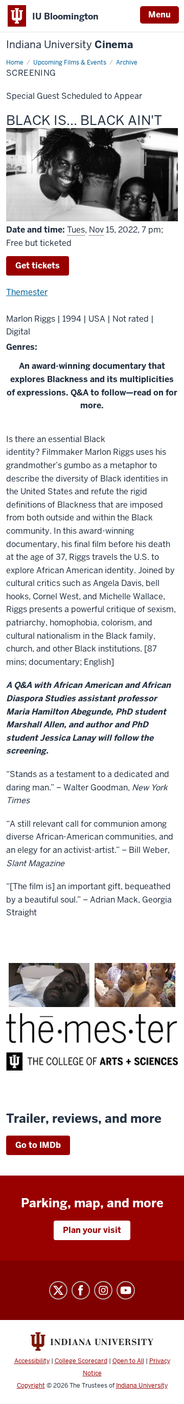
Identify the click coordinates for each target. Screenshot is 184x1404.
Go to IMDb (38, 1145)
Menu (159, 14)
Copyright (31, 1385)
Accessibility (32, 1361)
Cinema (69, 45)
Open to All (128, 1361)
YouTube (126, 1290)
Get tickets (37, 265)
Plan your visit (92, 1230)
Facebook (81, 1290)
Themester (27, 292)
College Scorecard (81, 1361)
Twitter (58, 1290)
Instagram (103, 1290)
